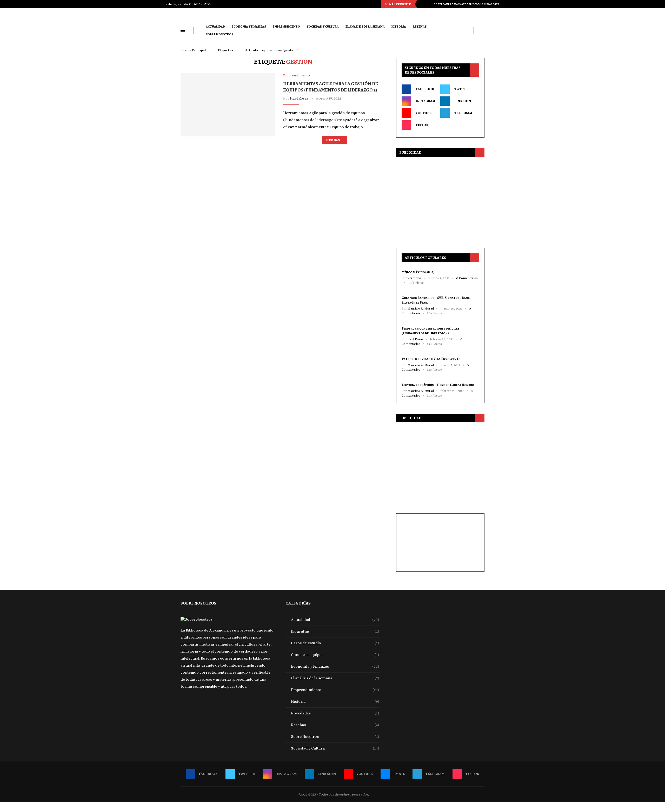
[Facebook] (420, 14)
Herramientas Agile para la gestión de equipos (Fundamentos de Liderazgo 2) (330, 87)
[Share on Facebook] (324, 151)
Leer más (333, 140)
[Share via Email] (351, 151)
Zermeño (414, 278)
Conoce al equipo (335, 654)
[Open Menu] (183, 30)
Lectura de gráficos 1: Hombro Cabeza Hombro (438, 385)
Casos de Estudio (335, 643)
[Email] (457, 14)
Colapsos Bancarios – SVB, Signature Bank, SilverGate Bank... (436, 300)
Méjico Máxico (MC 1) (418, 272)
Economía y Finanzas (249, 26)
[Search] (483, 30)
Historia (398, 26)
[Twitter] (427, 14)
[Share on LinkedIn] (335, 151)
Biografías (335, 631)
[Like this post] (317, 151)
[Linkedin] (442, 14)
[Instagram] (435, 14)
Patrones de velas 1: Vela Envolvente (431, 359)
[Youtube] (449, 14)
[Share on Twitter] (329, 151)
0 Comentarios (467, 278)
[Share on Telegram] (345, 151)
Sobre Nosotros (219, 34)
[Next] (429, 4)
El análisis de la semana (365, 26)
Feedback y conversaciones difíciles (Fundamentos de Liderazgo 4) (431, 330)
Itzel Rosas (299, 98)
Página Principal (193, 50)
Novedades (335, 713)
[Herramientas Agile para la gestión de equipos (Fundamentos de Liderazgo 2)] (228, 105)
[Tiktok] (471, 14)
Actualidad (215, 26)
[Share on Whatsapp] (340, 151)
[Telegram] (464, 14)
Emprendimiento (286, 26)
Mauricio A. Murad (421, 308)
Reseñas (420, 26)
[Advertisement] (440, 201)
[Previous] (422, 4)
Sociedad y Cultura (323, 26)
